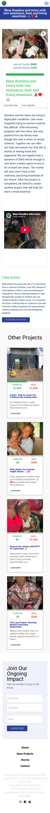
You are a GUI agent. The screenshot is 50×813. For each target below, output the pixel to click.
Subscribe (17, 728)
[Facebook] (25, 801)
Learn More (16, 414)
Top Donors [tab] (28, 105)
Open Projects (25, 753)
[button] (46, 3)
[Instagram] (20, 801)
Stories (25, 759)
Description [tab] (10, 105)
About (25, 747)
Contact (25, 766)
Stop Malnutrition (15, 319)
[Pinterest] (30, 801)
